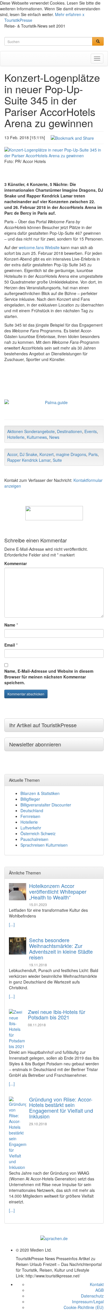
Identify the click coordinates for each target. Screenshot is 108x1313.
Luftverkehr (30, 828)
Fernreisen (30, 816)
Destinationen (69, 431)
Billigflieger (30, 799)
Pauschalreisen (34, 839)
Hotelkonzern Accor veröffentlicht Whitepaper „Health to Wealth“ (57, 891)
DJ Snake (28, 454)
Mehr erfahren (68, 14)
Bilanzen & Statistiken (40, 793)
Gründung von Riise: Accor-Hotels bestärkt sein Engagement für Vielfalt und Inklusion (61, 1107)
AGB (99, 1290)
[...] (12, 924)
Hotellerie (15, 437)
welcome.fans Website (39, 247)
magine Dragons (71, 454)
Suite (57, 460)
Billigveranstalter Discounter (45, 805)
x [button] (83, 14)
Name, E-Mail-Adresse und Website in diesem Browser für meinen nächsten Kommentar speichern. (48, 676)
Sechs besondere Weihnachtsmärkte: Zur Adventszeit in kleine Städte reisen (61, 948)
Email (9, 645)
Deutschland (31, 810)
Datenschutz (92, 1296)
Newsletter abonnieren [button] (35, 744)
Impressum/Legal (88, 1301)
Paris (93, 454)
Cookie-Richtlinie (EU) (84, 1307)
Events (90, 431)
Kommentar (15, 563)
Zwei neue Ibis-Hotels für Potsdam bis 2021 (56, 1014)
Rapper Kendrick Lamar (28, 460)
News (54, 437)
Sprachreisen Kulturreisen (44, 845)
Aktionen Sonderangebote (31, 431)
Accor (12, 454)
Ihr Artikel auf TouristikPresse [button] (43, 725)
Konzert (46, 454)
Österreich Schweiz (38, 833)
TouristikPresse (18, 20)
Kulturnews (37, 437)
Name (9, 625)
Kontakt (97, 1284)
